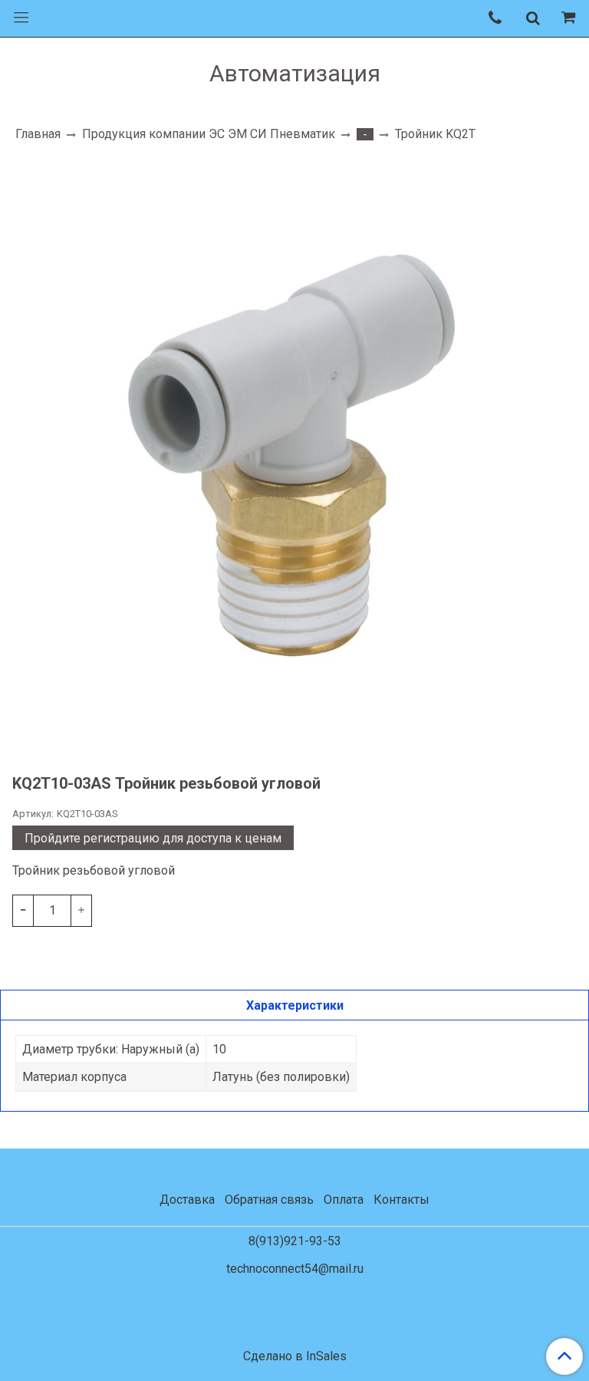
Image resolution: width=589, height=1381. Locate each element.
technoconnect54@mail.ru (295, 1268)
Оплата (344, 1199)
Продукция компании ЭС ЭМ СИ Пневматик (208, 134)
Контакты (401, 1199)
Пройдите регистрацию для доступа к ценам (153, 838)
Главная (38, 134)
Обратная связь (269, 1199)
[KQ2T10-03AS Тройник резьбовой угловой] (294, 450)
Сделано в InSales (295, 1356)
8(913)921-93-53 (294, 1241)
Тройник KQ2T (435, 134)
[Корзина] (570, 18)
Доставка (187, 1199)
